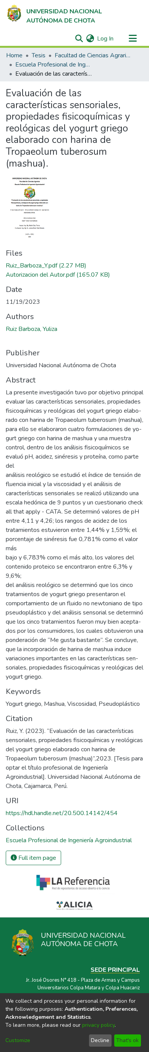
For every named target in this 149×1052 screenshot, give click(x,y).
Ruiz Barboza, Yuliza (31, 329)
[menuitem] (90, 38)
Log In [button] (105, 38)
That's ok (127, 1040)
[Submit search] (79, 38)
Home (14, 55)
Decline (100, 1040)
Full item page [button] (36, 858)
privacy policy (98, 1025)
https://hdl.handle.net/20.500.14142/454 (62, 813)
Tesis (38, 55)
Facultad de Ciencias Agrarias (93, 55)
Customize (17, 1040)
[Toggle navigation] (132, 38)
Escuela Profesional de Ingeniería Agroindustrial (53, 64)
